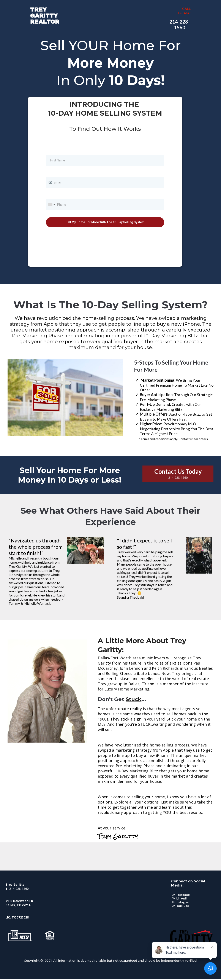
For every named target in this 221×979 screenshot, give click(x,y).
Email (51, 172)
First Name (54, 150)
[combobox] (51, 204)
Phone (51, 194)
